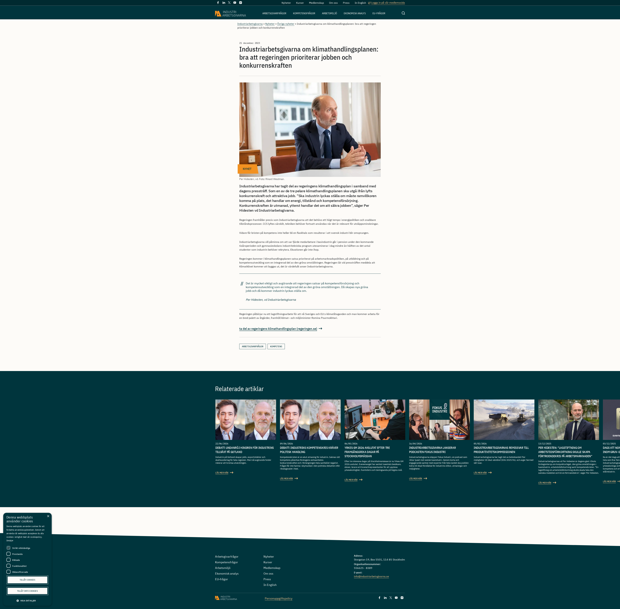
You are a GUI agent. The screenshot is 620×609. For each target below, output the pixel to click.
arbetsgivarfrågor (252, 346)
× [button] (48, 516)
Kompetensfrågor (304, 13)
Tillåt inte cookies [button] (27, 591)
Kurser (300, 2)
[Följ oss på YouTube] (234, 3)
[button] (27, 601)
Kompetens (276, 346)
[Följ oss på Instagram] (240, 3)
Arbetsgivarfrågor (274, 13)
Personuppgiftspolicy (278, 598)
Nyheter (286, 2)
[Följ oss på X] (229, 3)
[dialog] (27, 559)
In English (360, 2)
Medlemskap (316, 2)
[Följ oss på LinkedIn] (223, 3)
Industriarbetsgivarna (250, 23)
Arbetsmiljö (329, 13)
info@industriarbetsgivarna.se (371, 576)
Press (346, 2)
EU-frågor (378, 13)
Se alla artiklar (385, 391)
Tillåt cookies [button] (27, 579)
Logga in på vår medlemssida (388, 2)
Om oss (333, 2)
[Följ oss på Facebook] (218, 3)
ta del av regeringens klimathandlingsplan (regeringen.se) (278, 328)
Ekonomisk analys (355, 13)
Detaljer (9, 540)
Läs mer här (221, 472)
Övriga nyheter (285, 23)
